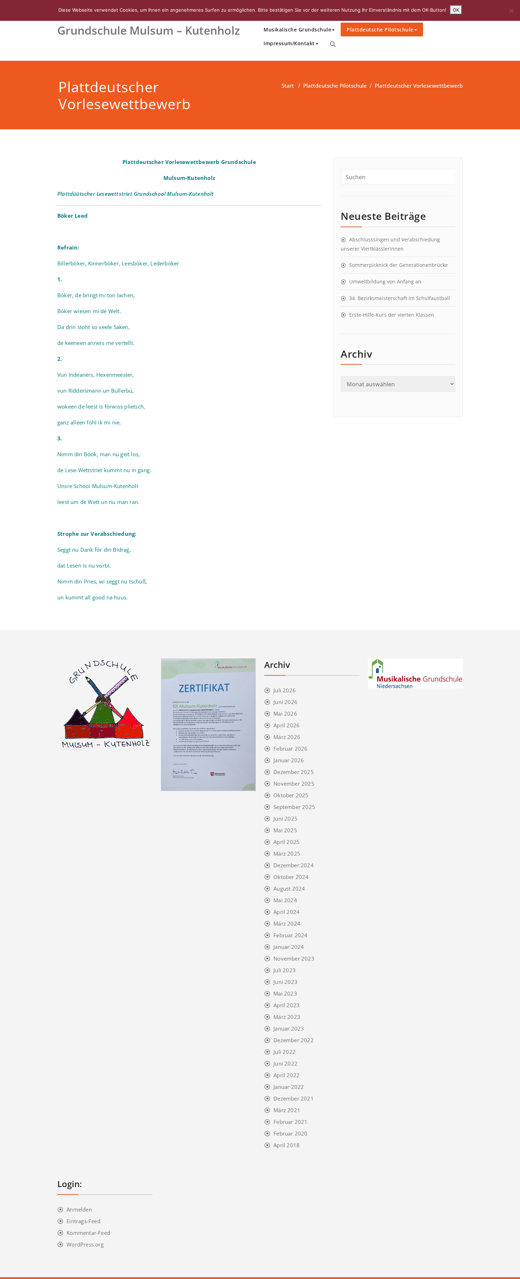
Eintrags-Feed (83, 1221)
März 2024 (286, 923)
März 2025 (286, 853)
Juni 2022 (285, 1063)
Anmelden (79, 1209)
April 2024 (286, 911)
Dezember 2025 (293, 771)
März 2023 (286, 1016)
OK (456, 10)
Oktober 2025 (290, 795)
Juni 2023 (285, 981)
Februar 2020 (290, 1133)
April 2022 (286, 1075)
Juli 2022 (284, 1051)
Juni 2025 (285, 818)
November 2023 (293, 958)
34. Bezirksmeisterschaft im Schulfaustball (399, 298)
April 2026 (286, 725)
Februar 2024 (290, 935)
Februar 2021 (290, 1121)
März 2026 (286, 736)
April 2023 (286, 1005)
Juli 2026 (284, 690)
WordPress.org (85, 1244)
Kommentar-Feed (88, 1232)
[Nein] (511, 10)
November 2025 (293, 783)
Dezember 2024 (293, 865)
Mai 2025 (285, 830)
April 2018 (286, 1145)
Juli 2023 (284, 970)
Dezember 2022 (293, 1040)
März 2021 (286, 1110)
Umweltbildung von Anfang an (385, 281)
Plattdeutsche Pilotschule (380, 29)
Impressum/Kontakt (289, 43)
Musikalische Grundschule (297, 29)
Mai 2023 (285, 993)
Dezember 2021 (293, 1098)
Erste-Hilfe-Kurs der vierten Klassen (391, 314)
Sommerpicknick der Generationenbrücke (398, 265)
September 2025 (294, 806)
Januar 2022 (288, 1086)
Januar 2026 (288, 760)
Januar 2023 (288, 1028)
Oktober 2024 (290, 876)
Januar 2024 (288, 946)
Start (288, 85)
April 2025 (286, 841)
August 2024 (289, 888)
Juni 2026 (285, 701)
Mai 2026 (285, 713)
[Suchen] (333, 44)
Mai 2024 (285, 900)
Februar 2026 (290, 748)
